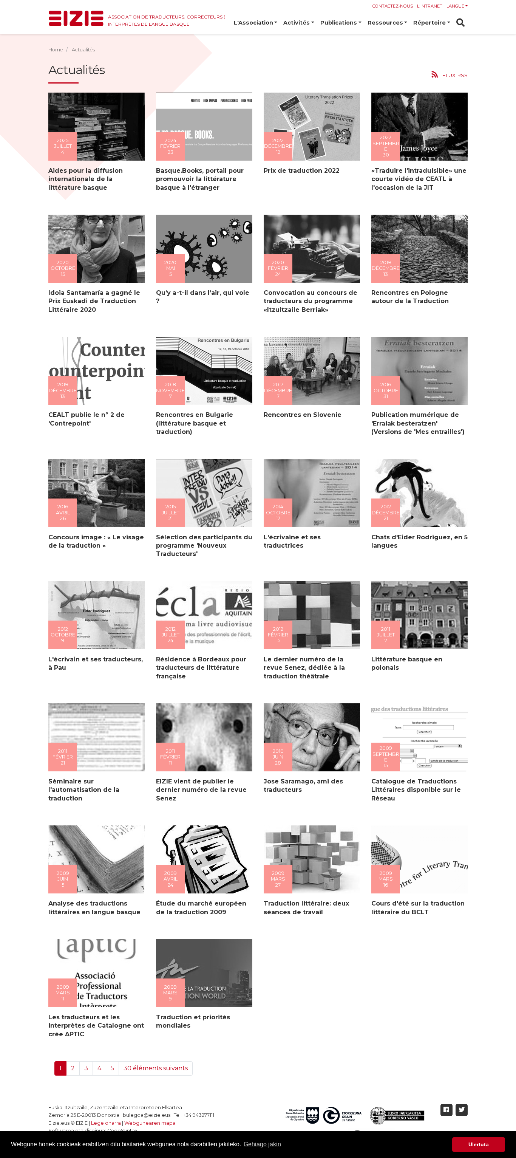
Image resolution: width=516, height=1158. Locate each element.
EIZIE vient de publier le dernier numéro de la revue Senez (201, 790)
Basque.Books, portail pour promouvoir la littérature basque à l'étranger (200, 179)
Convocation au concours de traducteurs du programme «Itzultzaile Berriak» (310, 301)
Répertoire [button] (429, 22)
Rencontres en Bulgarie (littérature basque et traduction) (194, 423)
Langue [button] (455, 6)
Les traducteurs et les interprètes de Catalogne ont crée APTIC (96, 1026)
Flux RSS (455, 75)
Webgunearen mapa (150, 1123)
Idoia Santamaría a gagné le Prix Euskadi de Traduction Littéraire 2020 (94, 301)
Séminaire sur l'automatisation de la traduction (83, 790)
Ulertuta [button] (478, 1144)
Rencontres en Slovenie (302, 414)
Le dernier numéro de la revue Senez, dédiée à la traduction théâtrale (304, 668)
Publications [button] (338, 22)
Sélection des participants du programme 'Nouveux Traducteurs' (204, 546)
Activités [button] (296, 22)
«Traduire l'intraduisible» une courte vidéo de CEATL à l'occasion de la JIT (419, 179)
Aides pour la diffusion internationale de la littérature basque (85, 179)
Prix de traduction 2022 (302, 170)
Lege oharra (106, 1123)
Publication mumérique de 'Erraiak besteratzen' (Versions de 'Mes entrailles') (418, 423)
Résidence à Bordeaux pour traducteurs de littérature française (201, 668)
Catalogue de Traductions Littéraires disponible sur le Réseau (416, 790)
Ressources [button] (385, 22)
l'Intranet (429, 6)
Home (55, 50)
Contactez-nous (392, 6)
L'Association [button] (253, 22)
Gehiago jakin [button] (262, 1144)
